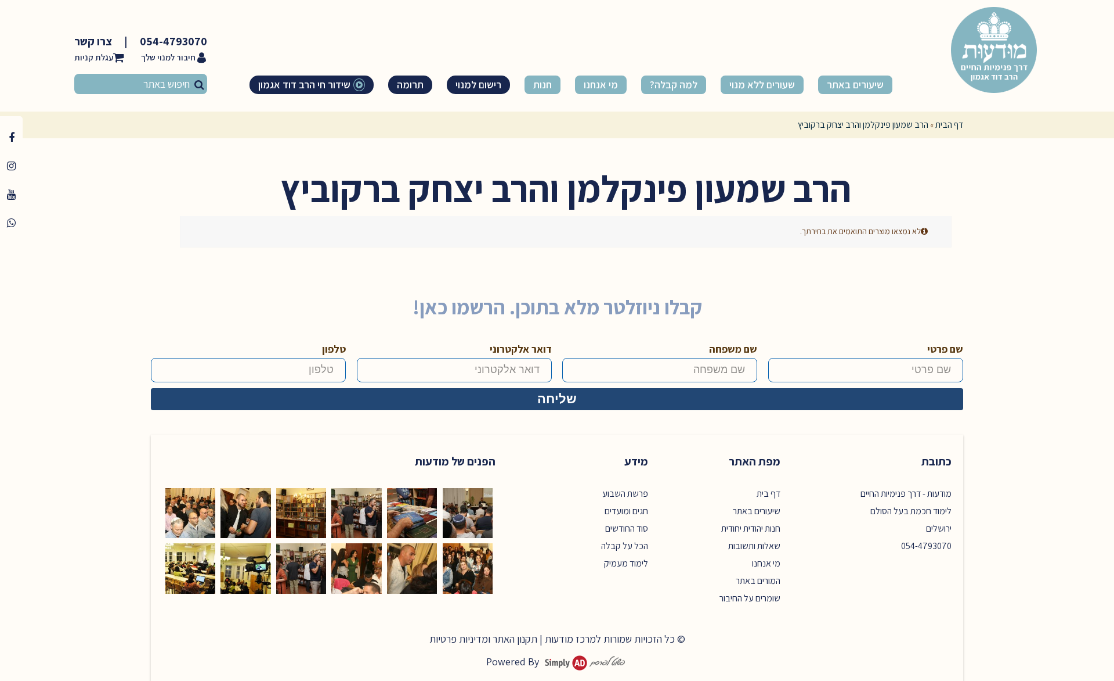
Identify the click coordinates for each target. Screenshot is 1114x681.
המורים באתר (758, 581)
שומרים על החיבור (749, 598)
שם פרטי (945, 349)
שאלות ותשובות (754, 546)
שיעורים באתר (756, 511)
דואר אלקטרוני (521, 349)
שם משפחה (733, 349)
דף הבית (949, 125)
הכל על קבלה (624, 546)
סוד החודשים (626, 528)
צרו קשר (93, 41)
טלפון (334, 349)
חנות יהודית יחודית (750, 528)
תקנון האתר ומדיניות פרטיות (483, 639)
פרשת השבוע (625, 494)
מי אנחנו (766, 563)
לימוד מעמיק (626, 563)
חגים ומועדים (626, 511)
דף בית (768, 494)
